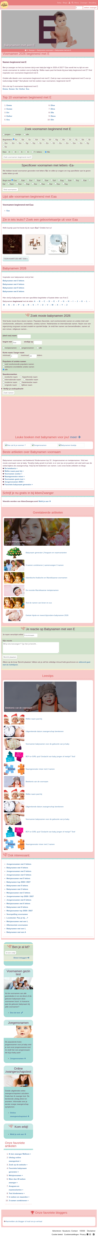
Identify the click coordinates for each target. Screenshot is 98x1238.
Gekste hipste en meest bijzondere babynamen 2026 (47, 615)
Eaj (77, 180)
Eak (85, 180)
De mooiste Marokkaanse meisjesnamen (42, 590)
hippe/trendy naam (30, 377)
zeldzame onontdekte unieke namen (19, 367)
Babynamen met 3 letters (13, 281)
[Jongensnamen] (39, 445)
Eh (63, 140)
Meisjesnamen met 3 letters (18, 893)
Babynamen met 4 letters (13, 284)
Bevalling (92, 3)
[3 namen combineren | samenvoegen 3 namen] (14, 565)
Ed (36, 140)
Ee (43, 140)
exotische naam (11, 377)
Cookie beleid (57, 1234)
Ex (81, 143)
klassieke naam (31, 380)
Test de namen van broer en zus (39, 603)
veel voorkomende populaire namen (19, 364)
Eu (60, 143)
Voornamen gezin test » (15, 479)
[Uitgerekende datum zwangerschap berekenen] (14, 731)
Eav (58, 184)
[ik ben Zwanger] (25, 50)
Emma (5, 89)
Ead (38, 180)
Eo (20, 143)
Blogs (65, 3)
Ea (15, 140)
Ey (88, 143)
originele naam (10, 385)
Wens (76, 3)
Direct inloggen (20, 958)
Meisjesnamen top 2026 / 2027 (20, 911)
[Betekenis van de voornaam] (40, 711)
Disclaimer (91, 1231)
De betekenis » (11, 468)
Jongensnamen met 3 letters (19, 875)
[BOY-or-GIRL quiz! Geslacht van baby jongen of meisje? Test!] (14, 756)
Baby (59, 3)
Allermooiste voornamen (17, 925)
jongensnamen (27, 348)
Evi (17, 89)
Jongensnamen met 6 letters (19, 900)
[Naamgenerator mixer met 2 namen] (14, 769)
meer (74, 437)
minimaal (6, 355)
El (89, 140)
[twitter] (93, 1234)
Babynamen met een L (16, 929)
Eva (28, 89)
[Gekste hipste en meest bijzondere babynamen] (14, 615)
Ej (76, 140)
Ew (74, 143)
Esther (22, 89)
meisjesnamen (10, 348)
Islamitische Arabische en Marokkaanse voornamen (46, 578)
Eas (43, 184)
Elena (53, 116)
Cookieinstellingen (71, 1234)
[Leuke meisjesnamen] (37, 545)
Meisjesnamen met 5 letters (18, 878)
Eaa (15, 180)
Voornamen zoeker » (13, 474)
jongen (7, 134)
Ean (20, 184)
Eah (69, 180)
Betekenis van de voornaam (18, 708)
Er (40, 143)
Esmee (12, 89)
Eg (56, 140)
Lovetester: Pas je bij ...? (17, 918)
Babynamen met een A (16, 932)
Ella (52, 112)
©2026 (82, 1231)
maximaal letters (31, 355)
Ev (67, 143)
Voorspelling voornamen (17, 914)
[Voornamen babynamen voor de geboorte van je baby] (14, 744)
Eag (62, 180)
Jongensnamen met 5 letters (19, 871)
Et (54, 143)
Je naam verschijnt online (13, 634)
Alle (48, 152)
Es (47, 143)
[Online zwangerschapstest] (18, 1080)
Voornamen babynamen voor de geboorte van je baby (47, 744)
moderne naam (10, 382)
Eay (66, 184)
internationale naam (12, 380)
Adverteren (56, 1231)
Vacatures (66, 1231)
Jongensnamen (17, 1058)
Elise (53, 105)
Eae (46, 180)
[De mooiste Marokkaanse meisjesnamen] (14, 590)
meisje (18, 134)
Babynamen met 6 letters (13, 291)
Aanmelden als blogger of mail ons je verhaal (24, 1221)
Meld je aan (44, 501)
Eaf (54, 180)
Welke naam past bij (34, 719)
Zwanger (83, 3)
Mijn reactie (7, 641)
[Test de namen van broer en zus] (14, 603)
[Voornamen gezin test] (18, 983)
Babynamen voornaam (45, 50)
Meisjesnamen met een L (17, 921)
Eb (22, 140)
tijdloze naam (26, 385)
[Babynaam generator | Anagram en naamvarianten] (14, 552)
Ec (29, 140)
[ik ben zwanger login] (69, 3)
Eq (33, 143)
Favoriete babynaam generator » (19, 484)
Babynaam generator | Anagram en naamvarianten (46, 553)
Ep (27, 143)
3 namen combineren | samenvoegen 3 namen (45, 565)
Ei (70, 140)
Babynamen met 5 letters (13, 288)
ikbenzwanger (4, 5)
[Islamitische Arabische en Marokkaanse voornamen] (14, 578)
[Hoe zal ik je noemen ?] (15, 445)
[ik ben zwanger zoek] (72, 3)
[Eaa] (12, 256)
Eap (27, 184)
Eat (50, 184)
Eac (30, 180)
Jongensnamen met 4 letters (19, 864)
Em (6, 143)
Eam (11, 184)
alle (27, 134)
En (13, 143)
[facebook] (89, 1234)
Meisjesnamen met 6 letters (18, 903)
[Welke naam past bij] (14, 719)
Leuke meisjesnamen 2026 (18, 541)
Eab (23, 180)
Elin (52, 120)
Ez (5, 147)
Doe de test (15, 1013)
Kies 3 (6, 152)
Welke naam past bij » (14, 471)
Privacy (83, 1234)
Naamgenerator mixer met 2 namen (40, 769)
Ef (50, 140)
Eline (53, 109)
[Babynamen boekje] (67, 445)
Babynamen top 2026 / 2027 (18, 882)
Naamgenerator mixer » (15, 476)
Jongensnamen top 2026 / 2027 (20, 896)
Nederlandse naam (29, 382)
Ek (82, 140)
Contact (74, 1231)
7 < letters (37, 152)
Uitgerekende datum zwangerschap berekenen (45, 731)
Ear (35, 184)
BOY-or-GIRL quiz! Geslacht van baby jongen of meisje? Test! (50, 756)
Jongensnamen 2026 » (14, 482)
